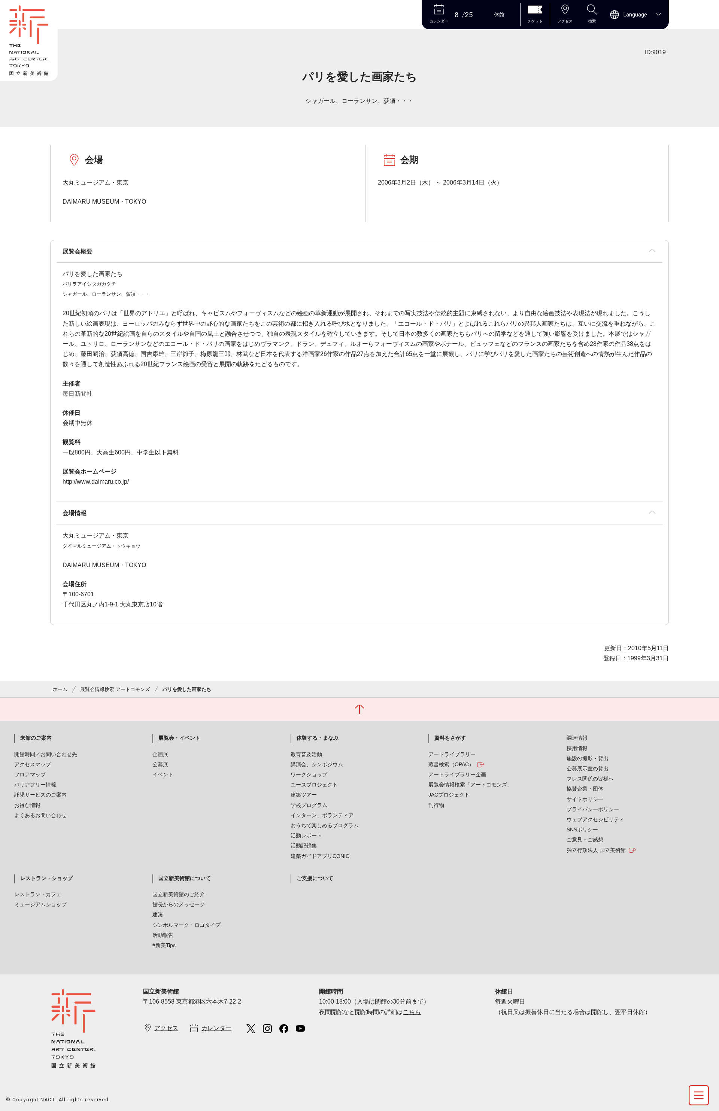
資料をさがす (450, 738)
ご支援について (315, 878)
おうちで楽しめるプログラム (325, 825)
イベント (162, 774)
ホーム (60, 689)
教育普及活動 (306, 754)
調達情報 (577, 738)
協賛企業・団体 (585, 789)
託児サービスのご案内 (40, 795)
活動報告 (162, 935)
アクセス (166, 1028)
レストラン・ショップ (46, 878)
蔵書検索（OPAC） (451, 764)
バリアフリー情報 (35, 785)
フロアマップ (30, 774)
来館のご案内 (36, 738)
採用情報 (577, 748)
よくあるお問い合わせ (40, 815)
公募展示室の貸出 (588, 768)
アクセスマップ (32, 764)
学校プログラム (309, 805)
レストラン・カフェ (37, 894)
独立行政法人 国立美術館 (596, 850)
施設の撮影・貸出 (588, 758)
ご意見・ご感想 (585, 840)
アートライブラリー (452, 754)
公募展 (160, 764)
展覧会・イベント (179, 738)
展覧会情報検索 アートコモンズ (115, 689)
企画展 (160, 754)
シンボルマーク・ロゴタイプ (186, 925)
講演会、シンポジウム (317, 764)
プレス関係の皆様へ (590, 779)
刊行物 (436, 805)
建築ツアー (304, 795)
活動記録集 (304, 846)
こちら (412, 1012)
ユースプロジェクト (314, 785)
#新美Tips (164, 945)
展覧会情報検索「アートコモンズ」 (470, 785)
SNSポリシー (582, 830)
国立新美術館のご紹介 (178, 894)
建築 (157, 914)
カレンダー (216, 1028)
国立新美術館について (184, 878)
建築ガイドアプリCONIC (320, 856)
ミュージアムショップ (40, 904)
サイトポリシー (585, 799)
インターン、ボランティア (322, 815)
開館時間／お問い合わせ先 (45, 754)
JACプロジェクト (449, 795)
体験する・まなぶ (318, 738)
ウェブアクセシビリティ (595, 819)
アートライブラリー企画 (457, 774)
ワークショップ (309, 774)
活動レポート (306, 835)
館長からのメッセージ (178, 904)
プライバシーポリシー (593, 809)
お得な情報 (27, 805)
